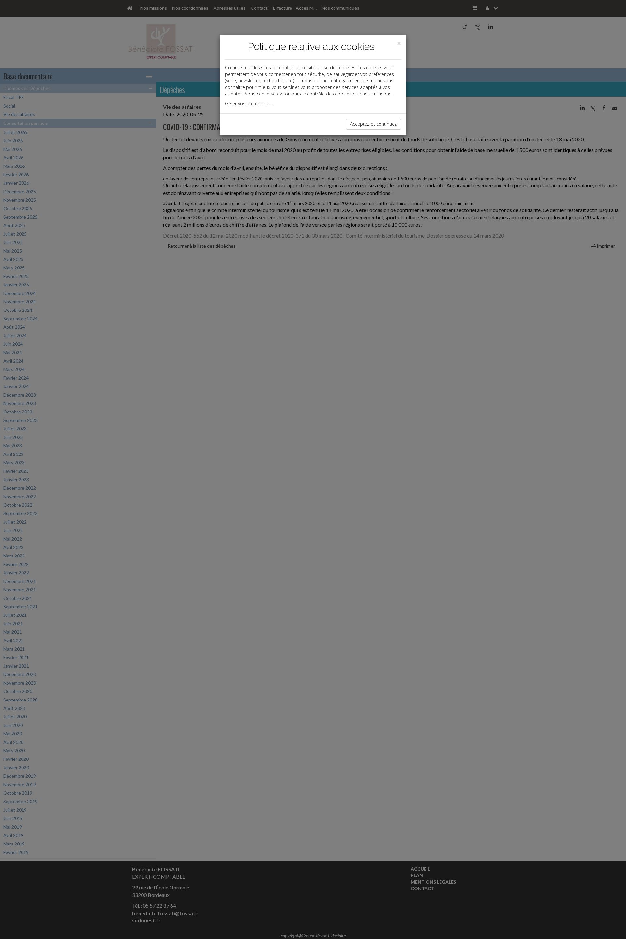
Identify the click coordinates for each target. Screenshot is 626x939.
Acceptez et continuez (373, 124)
